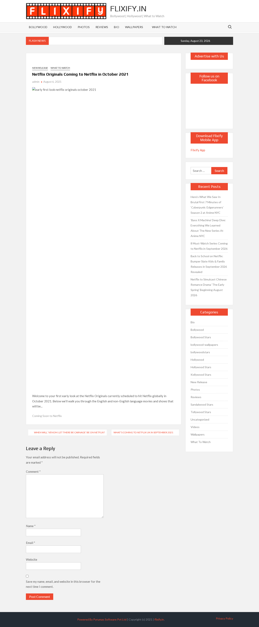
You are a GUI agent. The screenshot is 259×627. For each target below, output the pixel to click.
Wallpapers (134, 27)
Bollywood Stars (201, 337)
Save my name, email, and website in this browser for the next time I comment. (63, 584)
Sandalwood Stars (202, 404)
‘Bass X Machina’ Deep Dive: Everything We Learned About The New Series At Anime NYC (208, 228)
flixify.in (159, 619)
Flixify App (198, 150)
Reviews (102, 27)
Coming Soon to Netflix (47, 416)
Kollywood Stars (201, 374)
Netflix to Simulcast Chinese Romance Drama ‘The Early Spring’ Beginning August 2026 (209, 287)
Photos (84, 27)
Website (31, 559)
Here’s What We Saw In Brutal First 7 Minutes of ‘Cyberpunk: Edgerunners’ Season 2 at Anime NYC (207, 204)
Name (31, 526)
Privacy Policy (224, 618)
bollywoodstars (200, 352)
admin (35, 81)
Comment (33, 471)
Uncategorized (200, 419)
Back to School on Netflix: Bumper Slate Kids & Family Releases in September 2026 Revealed (209, 264)
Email (30, 543)
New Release (40, 67)
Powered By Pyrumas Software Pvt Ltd (101, 619)
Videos (195, 427)
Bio (116, 27)
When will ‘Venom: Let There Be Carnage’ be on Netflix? (69, 432)
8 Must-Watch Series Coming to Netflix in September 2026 (209, 246)
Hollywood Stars (201, 367)
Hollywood (62, 27)
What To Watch (164, 27)
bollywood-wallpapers (204, 344)
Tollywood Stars (201, 412)
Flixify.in (128, 8)
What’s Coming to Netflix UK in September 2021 (143, 432)
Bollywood (38, 27)
